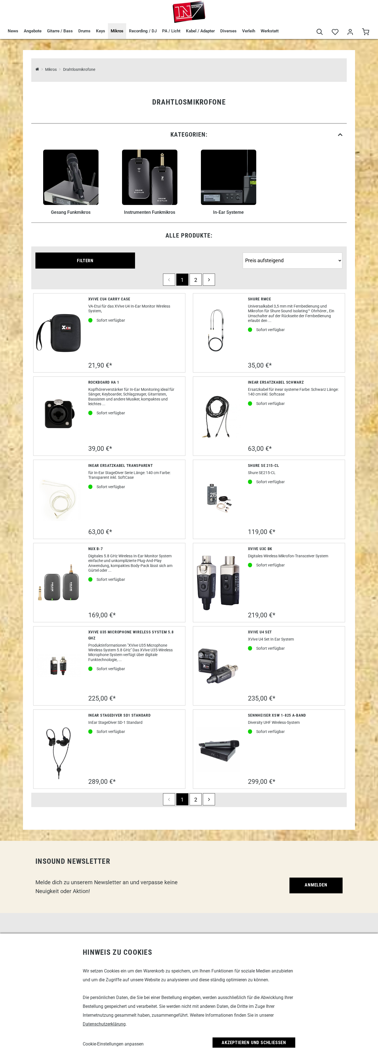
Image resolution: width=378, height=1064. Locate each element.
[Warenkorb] (365, 32)
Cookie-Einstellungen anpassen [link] (113, 1044)
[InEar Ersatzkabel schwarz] (218, 416)
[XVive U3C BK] (218, 583)
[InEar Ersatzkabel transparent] (58, 499)
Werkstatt (270, 30)
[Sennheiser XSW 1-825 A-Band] (218, 749)
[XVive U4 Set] (218, 666)
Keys (100, 30)
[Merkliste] (335, 32)
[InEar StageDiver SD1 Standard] (58, 749)
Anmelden (316, 885)
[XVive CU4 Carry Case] (58, 333)
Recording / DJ (143, 30)
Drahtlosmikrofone (79, 69)
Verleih (248, 30)
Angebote (33, 30)
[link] (189, 134)
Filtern (85, 260)
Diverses (228, 30)
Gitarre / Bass (60, 30)
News (13, 30)
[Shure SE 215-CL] (218, 499)
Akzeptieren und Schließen (254, 1042)
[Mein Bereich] (350, 32)
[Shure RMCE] (218, 332)
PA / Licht (171, 30)
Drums (84, 30)
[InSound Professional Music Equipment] (189, 11)
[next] (209, 280)
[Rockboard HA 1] (58, 416)
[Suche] (319, 32)
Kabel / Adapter (200, 30)
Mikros (117, 30)
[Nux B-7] (58, 582)
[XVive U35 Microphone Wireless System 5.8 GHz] (58, 665)
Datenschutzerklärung (104, 1024)
